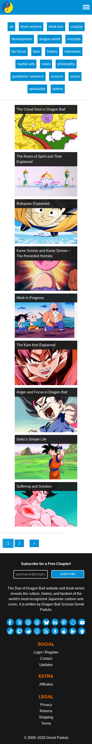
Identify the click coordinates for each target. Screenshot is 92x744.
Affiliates (46, 684)
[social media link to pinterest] (63, 622)
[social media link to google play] (72, 631)
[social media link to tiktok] (10, 631)
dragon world (49, 39)
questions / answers (28, 76)
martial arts (26, 64)
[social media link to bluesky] (46, 622)
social (75, 76)
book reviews (31, 26)
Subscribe (67, 574)
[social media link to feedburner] (46, 631)
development (22, 39)
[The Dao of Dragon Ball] (7, 7)
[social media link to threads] (37, 622)
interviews (73, 51)
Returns (46, 711)
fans (36, 51)
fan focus (19, 51)
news (46, 64)
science (57, 76)
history (52, 51)
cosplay (77, 26)
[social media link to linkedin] (55, 622)
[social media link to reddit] (28, 631)
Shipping (46, 717)
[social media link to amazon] (55, 631)
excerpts (74, 39)
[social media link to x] (19, 622)
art (11, 26)
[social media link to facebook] (10, 622)
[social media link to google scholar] (81, 631)
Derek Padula (57, 738)
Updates (46, 665)
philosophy (66, 64)
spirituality (37, 89)
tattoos (57, 89)
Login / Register (46, 652)
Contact (46, 658)
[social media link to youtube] (81, 622)
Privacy (46, 705)
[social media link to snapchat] (72, 622)
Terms (46, 723)
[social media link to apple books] (63, 631)
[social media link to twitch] (19, 631)
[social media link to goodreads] (37, 631)
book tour (56, 26)
